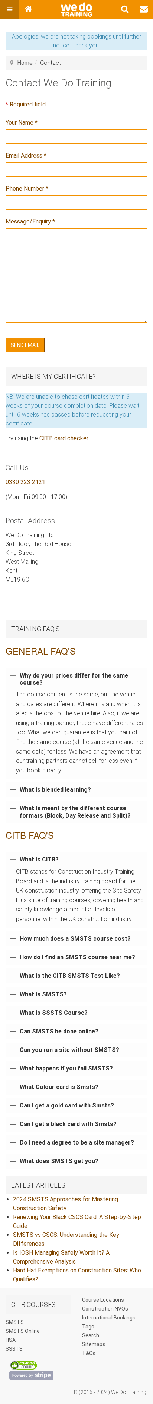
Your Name (22, 122)
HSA (11, 1340)
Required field (26, 104)
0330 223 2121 (25, 482)
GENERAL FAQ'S (41, 650)
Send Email (25, 345)
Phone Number (27, 188)
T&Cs (88, 1353)
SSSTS (14, 1349)
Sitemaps (93, 1344)
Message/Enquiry (30, 221)
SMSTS (15, 1322)
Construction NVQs (105, 1309)
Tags (88, 1327)
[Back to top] (141, 1392)
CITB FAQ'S (30, 834)
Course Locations (103, 1300)
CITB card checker (63, 438)
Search (90, 1335)
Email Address (26, 155)
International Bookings (109, 1318)
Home (25, 62)
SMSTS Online (23, 1331)
